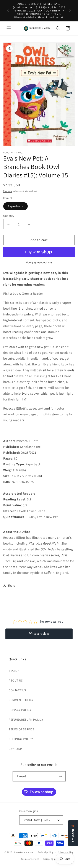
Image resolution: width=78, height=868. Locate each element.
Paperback (15, 206)
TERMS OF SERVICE (21, 729)
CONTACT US (17, 690)
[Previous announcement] (8, 10)
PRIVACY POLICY (20, 710)
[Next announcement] (70, 10)
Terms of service (30, 858)
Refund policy (45, 852)
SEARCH (14, 671)
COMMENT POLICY (21, 700)
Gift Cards (16, 749)
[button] (8, 28)
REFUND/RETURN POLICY (26, 720)
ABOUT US (16, 680)
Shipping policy (52, 858)
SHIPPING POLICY (21, 739)
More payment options (39, 262)
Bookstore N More (23, 852)
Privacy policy (65, 852)
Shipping (7, 191)
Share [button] (12, 585)
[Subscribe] (60, 776)
